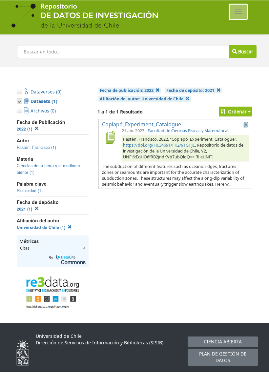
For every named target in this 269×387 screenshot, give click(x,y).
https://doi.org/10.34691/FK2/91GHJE (159, 145)
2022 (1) (25, 129)
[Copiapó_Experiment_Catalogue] (110, 137)
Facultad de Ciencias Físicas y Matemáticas (188, 130)
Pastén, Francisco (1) (36, 147)
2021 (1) (25, 209)
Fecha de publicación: (127, 90)
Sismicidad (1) (30, 191)
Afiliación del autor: (141, 99)
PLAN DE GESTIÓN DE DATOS (222, 357)
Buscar (245, 51)
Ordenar (237, 111)
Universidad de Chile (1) (42, 227)
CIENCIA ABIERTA (223, 341)
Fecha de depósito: (190, 90)
